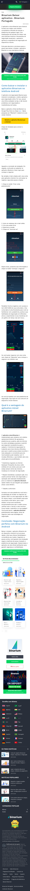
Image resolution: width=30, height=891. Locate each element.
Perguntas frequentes (18, 876)
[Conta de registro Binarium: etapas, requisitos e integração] (5, 754)
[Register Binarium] (14, 680)
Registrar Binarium (15, 6)
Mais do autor (7, 562)
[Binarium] (15, 652)
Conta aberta (14, 661)
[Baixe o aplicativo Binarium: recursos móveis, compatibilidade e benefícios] (8, 614)
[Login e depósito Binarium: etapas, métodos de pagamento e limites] (5, 770)
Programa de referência (18, 879)
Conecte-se (20, 871)
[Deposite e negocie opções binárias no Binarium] (20, 572)
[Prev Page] (3, 631)
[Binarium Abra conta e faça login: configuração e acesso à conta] (8, 593)
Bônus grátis (15, 666)
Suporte (22, 874)
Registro (5, 874)
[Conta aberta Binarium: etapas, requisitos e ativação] (5, 799)
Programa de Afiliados (9, 871)
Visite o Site (15, 656)
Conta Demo (6, 879)
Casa (3, 12)
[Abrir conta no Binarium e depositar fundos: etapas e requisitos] (5, 762)
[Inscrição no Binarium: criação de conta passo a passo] (20, 593)
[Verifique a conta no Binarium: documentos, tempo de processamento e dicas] (20, 614)
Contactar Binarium (7, 889)
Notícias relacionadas (10, 559)
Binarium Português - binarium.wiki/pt (12, 886)
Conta (11, 874)
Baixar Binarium (7, 881)
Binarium (5, 869)
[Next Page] (6, 631)
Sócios (16, 874)
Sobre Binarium (14, 869)
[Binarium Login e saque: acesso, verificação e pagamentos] (8, 572)
